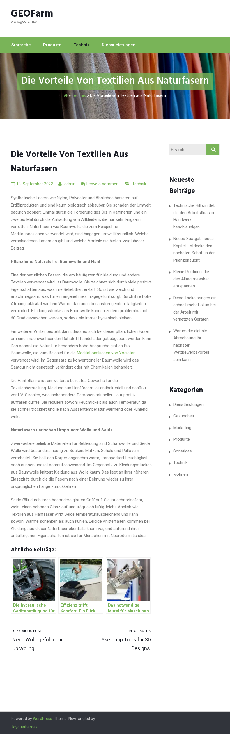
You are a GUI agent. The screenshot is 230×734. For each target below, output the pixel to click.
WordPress (42, 718)
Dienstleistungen (118, 44)
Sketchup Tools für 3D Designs (126, 644)
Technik (81, 44)
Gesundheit (183, 416)
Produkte (52, 44)
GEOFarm (32, 14)
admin (69, 183)
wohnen (180, 474)
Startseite (21, 44)
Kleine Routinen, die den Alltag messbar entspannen (191, 279)
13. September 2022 (34, 183)
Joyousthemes (24, 727)
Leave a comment (103, 183)
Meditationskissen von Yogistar (106, 352)
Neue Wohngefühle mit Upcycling (38, 644)
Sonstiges (182, 451)
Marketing (182, 427)
